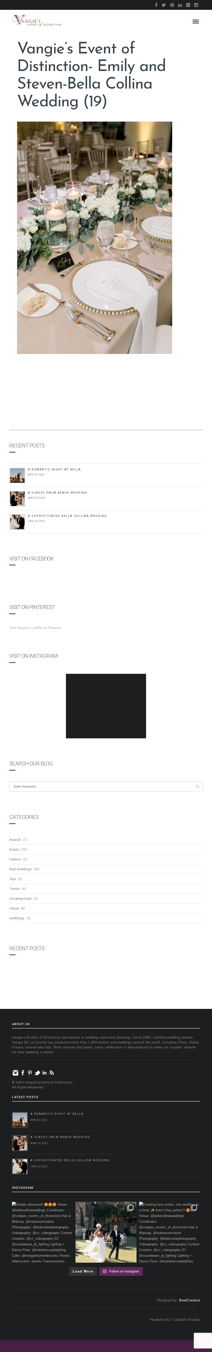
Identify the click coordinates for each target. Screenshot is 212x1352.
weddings (16, 918)
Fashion (15, 859)
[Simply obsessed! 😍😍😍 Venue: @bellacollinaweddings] (42, 1232)
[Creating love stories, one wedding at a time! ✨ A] (169, 1232)
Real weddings (20, 869)
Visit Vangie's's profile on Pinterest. (35, 628)
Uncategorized (20, 898)
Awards (15, 840)
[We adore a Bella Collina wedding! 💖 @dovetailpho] (106, 1232)
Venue (14, 908)
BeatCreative (189, 1300)
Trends (14, 889)
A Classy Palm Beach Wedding (57, 492)
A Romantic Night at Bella (54, 469)
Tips (12, 879)
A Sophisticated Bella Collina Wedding (67, 516)
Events (14, 849)
